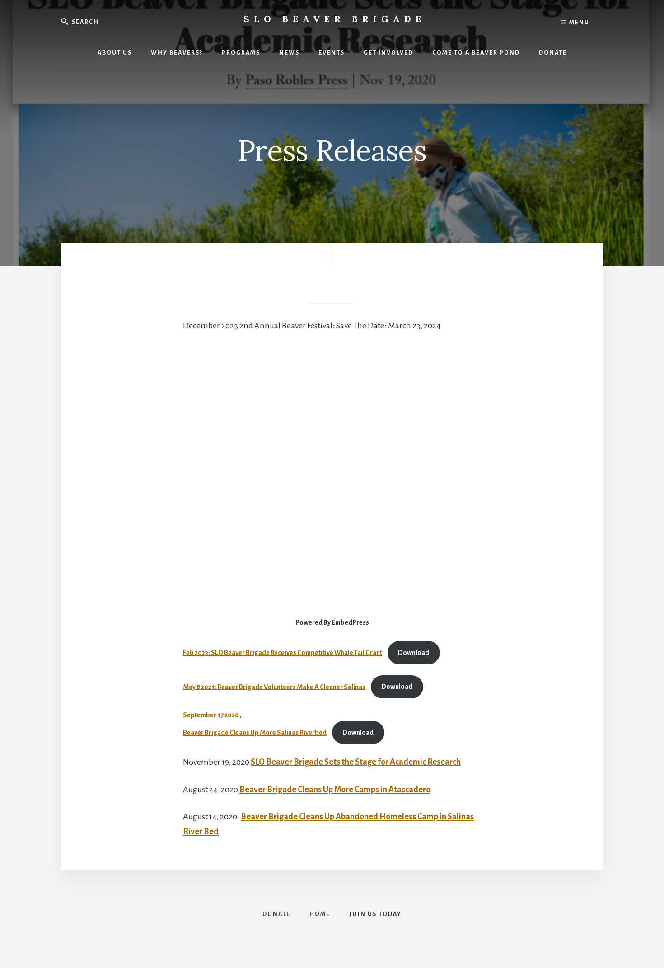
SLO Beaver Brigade (334, 18)
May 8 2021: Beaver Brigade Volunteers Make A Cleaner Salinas (274, 686)
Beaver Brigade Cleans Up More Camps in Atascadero (334, 789)
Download (413, 652)
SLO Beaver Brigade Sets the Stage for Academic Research (356, 762)
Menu (578, 22)
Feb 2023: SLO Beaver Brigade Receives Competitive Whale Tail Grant (282, 652)
